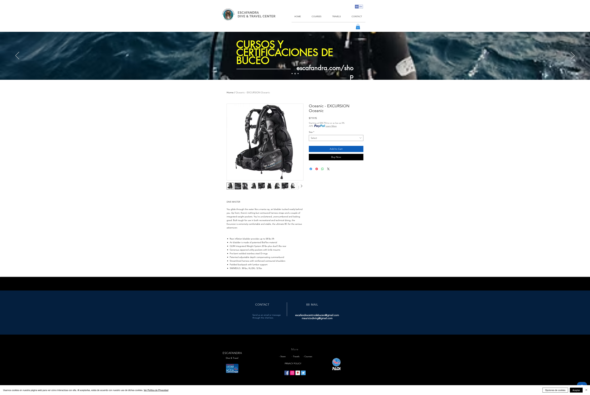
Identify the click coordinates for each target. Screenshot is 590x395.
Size (311, 132)
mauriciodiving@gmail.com (317, 318)
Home (230, 92)
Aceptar (576, 390)
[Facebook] (286, 373)
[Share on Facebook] (311, 169)
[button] (358, 26)
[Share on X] (328, 169)
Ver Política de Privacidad (156, 390)
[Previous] (17, 56)
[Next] (573, 56)
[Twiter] (303, 373)
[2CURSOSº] (294, 73)
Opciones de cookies (555, 390)
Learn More (331, 126)
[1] (292, 73)
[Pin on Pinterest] (317, 169)
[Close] (586, 390)
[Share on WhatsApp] (322, 169)
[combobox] (336, 138)
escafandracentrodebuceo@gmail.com (317, 315)
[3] (298, 73)
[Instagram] (292, 373)
